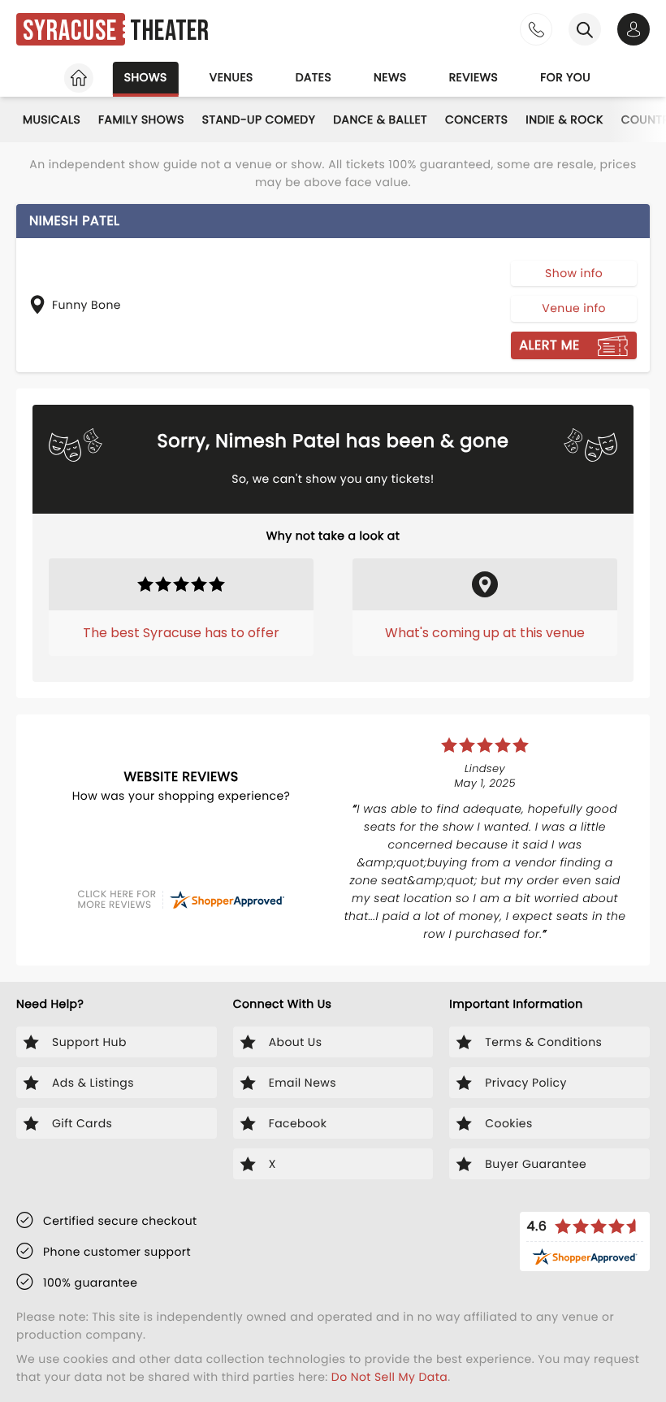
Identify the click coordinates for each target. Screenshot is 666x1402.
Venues (231, 77)
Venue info (574, 308)
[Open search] (585, 29)
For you (565, 77)
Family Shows (141, 119)
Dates (313, 77)
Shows (145, 77)
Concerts (476, 119)
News (390, 77)
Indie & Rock (564, 119)
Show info (574, 273)
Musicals (51, 119)
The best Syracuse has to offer (181, 632)
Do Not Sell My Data (389, 1377)
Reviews (474, 77)
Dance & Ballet (380, 119)
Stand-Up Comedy (258, 119)
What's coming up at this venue (485, 632)
